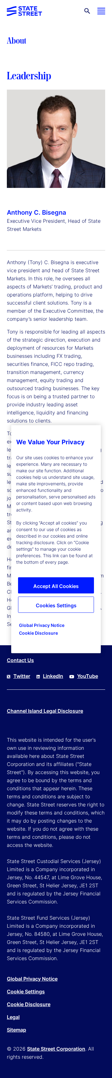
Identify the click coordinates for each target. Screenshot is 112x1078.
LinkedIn (53, 676)
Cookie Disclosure (28, 1004)
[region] (56, 539)
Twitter (21, 676)
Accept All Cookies (56, 586)
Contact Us (20, 660)
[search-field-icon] (87, 11)
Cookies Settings (56, 605)
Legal (13, 1017)
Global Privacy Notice (32, 979)
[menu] (101, 11)
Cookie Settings (26, 991)
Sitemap (16, 1030)
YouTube (87, 676)
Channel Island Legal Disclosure (45, 711)
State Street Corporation (56, 1049)
